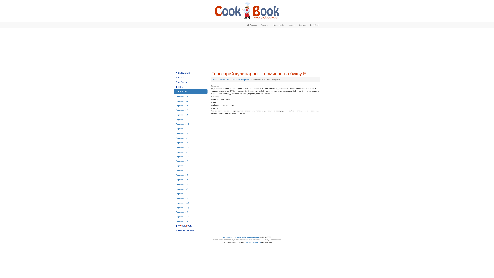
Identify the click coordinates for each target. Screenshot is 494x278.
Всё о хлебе (184, 82)
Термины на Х (182, 189)
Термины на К (182, 138)
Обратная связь (186, 230)
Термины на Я (182, 221)
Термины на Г (182, 110)
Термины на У (182, 179)
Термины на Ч (182, 198)
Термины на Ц (182, 193)
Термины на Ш (182, 202)
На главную (184, 73)
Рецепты (182, 77)
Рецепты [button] (264, 25)
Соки (180, 87)
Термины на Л (182, 142)
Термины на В (182, 105)
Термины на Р (182, 165)
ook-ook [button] (314, 25)
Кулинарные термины (241, 79)
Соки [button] (291, 25)
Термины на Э (182, 212)
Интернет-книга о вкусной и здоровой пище (241, 237)
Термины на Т (182, 175)
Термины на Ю (182, 216)
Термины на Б (182, 100)
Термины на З (182, 128)
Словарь (302, 25)
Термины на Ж (182, 124)
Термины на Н (182, 151)
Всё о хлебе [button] (279, 25)
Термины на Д (182, 114)
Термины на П (182, 161)
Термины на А (182, 96)
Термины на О (182, 156)
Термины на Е (182, 119)
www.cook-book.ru (253, 242)
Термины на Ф (182, 184)
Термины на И (182, 133)
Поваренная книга (221, 79)
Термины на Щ (182, 207)
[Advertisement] (247, 50)
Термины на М (182, 147)
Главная (253, 25)
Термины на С (182, 170)
